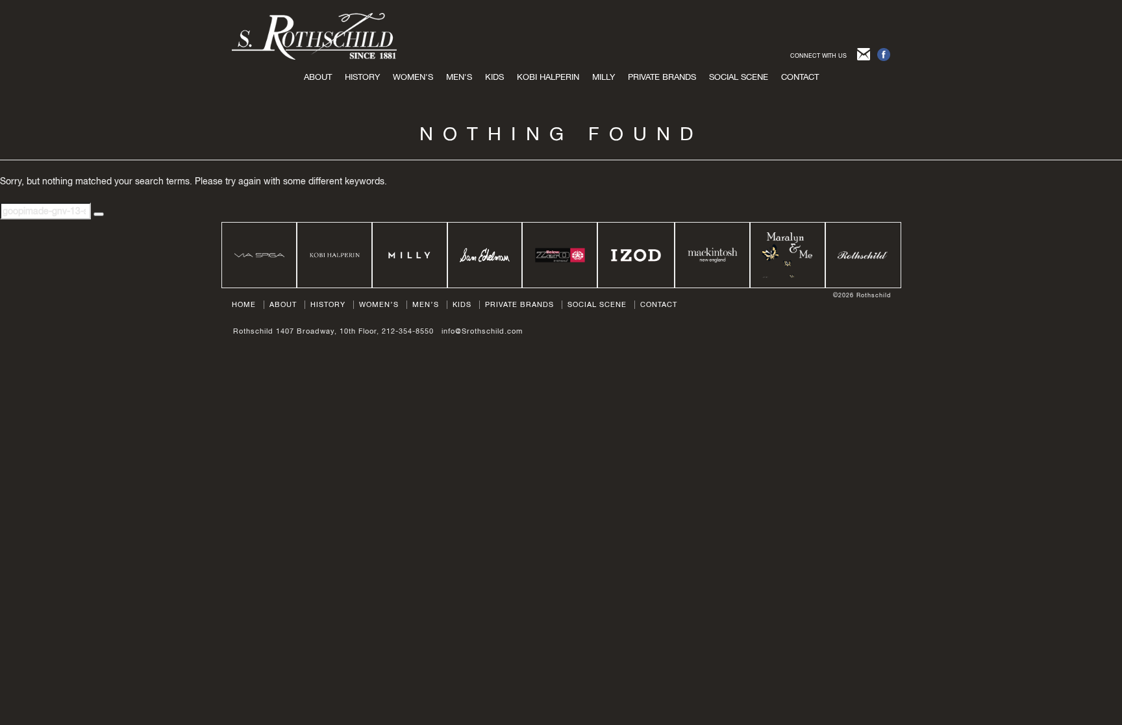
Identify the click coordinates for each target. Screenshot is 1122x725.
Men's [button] (459, 77)
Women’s (379, 304)
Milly (603, 77)
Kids (462, 304)
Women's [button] (413, 77)
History (362, 77)
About (318, 77)
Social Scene (738, 77)
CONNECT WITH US (818, 55)
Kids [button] (494, 77)
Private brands (662, 77)
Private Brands (519, 304)
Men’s (425, 304)
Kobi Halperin (548, 77)
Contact (800, 77)
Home (244, 304)
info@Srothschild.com (482, 331)
